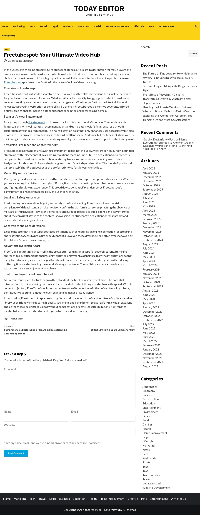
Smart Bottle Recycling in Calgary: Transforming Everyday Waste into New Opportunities (166, 99)
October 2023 (151, 282)
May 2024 (148, 257)
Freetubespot (12, 82)
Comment (10, 369)
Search (145, 47)
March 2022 (149, 341)
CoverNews (111, 509)
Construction (150, 399)
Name (8, 411)
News (146, 449)
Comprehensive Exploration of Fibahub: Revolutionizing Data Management (35, 329)
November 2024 (152, 231)
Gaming (147, 424)
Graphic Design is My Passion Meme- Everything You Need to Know (168, 145)
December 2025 (152, 177)
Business (68, 26)
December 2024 (152, 227)
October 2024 (151, 235)
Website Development (156, 487)
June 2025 (148, 202)
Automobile (149, 386)
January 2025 (150, 223)
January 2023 (150, 307)
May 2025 (148, 206)
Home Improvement (117, 26)
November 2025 (152, 181)
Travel (43, 26)
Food (145, 420)
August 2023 (150, 290)
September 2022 (152, 320)
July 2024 (148, 248)
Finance (147, 416)
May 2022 (148, 332)
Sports (146, 462)
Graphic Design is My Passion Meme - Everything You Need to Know (165, 141)
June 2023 (148, 294)
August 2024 (150, 244)
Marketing (19, 26)
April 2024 (148, 261)
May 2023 (148, 299)
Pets (151, 26)
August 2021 (150, 366)
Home (5, 26)
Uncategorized (151, 483)
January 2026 (150, 172)
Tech (32, 26)
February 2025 (151, 219)
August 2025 (150, 193)
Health (98, 26)
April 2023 (148, 303)
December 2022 (152, 311)
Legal (55, 26)
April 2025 (148, 210)
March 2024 (149, 265)
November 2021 (152, 358)
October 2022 (151, 315)
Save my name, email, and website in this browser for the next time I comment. (52, 443)
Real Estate (149, 458)
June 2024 (148, 252)
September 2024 (152, 240)
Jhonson (28, 60)
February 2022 (151, 345)
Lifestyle (139, 26)
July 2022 (148, 324)
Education (83, 26)
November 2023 (152, 278)
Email (75, 411)
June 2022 (148, 328)
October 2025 (151, 185)
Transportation (151, 475)
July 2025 (148, 198)
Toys (145, 470)
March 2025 (149, 214)
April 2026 (148, 168)
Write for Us (8, 35)
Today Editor (99, 8)
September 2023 (152, 286)
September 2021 (152, 362)
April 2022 (148, 336)
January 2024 (150, 273)
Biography (148, 390)
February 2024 (151, 269)
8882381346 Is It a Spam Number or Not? (113, 327)
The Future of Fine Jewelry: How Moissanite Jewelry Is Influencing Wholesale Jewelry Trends (169, 78)
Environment (150, 411)
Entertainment (167, 26)
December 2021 (152, 353)
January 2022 (150, 349)
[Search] (196, 26)
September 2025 (152, 189)
